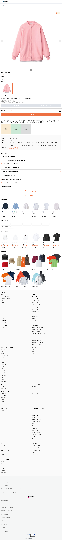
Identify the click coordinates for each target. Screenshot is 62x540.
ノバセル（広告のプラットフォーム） (9, 482)
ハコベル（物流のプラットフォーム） (9, 485)
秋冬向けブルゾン (4, 353)
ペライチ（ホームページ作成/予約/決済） (10, 492)
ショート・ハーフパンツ (37, 353)
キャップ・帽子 (4, 325)
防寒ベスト (3, 381)
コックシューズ (35, 393)
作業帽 (2, 379)
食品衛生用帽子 (4, 404)
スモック (34, 338)
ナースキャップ (35, 436)
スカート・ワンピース (5, 450)
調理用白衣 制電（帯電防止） (7, 226)
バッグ (2, 461)
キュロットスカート (5, 456)
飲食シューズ (34, 391)
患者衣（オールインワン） (37, 425)
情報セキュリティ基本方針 (7, 520)
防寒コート (3, 349)
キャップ (3, 327)
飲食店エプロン (35, 314)
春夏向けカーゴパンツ (36, 340)
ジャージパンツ (4, 447)
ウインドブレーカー (5, 296)
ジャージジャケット (5, 445)
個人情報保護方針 (5, 514)
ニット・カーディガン (36, 309)
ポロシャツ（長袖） (36, 298)
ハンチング (3, 393)
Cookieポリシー (4, 524)
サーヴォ (11, 147)
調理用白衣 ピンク (26, 224)
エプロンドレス (35, 320)
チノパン (34, 351)
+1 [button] (8, 242)
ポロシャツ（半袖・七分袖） (37, 300)
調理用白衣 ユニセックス (16, 224)
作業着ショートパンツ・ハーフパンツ (39, 342)
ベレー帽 (3, 397)
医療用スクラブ (4, 408)
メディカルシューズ (36, 432)
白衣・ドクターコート (36, 410)
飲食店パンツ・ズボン (36, 384)
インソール (3, 377)
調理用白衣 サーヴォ (6, 224)
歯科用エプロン (35, 430)
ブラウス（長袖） (35, 305)
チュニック (34, 413)
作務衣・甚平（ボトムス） (37, 447)
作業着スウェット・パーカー (6, 357)
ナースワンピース (35, 438)
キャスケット (4, 395)
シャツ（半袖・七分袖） (37, 304)
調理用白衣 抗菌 (45, 224)
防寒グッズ (3, 463)
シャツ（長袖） (35, 302)
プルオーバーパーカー (5, 316)
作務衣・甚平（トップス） (37, 445)
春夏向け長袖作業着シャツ (37, 331)
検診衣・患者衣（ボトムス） (37, 419)
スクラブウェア (4, 410)
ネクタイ (3, 466)
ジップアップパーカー (5, 318)
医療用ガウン (34, 423)
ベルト (2, 468)
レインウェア (4, 351)
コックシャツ (4, 386)
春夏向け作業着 (35, 325)
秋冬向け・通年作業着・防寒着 (7, 347)
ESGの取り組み (4, 531)
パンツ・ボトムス (35, 347)
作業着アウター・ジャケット (37, 329)
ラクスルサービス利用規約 (7, 507)
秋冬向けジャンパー (5, 355)
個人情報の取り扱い (5, 517)
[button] (58, 13)
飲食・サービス (12, 148)
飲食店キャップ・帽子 (5, 391)
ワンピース (3, 454)
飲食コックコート (4, 384)
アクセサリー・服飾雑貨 (5, 459)
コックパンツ (34, 386)
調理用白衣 (16, 147)
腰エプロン (34, 318)
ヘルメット (3, 370)
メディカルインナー (36, 440)
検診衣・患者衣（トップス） (37, 415)
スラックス (34, 349)
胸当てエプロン (35, 316)
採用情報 (3, 504)
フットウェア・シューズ (36, 450)
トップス (33, 294)
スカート (3, 452)
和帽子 (2, 401)
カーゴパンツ (4, 358)
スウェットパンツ (4, 322)
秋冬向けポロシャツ (5, 373)
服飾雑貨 (3, 470)
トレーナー (3, 320)
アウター (2, 294)
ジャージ (2, 443)
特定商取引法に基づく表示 (7, 510)
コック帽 (3, 403)
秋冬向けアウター (4, 372)
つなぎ (33, 336)
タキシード (3, 300)
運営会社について (5, 500)
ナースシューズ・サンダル (37, 434)
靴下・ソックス (35, 454)
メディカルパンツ (35, 417)
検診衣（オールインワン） (37, 426)
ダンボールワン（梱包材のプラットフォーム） (11, 488)
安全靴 (2, 366)
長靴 (2, 368)
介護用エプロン (35, 428)
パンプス (34, 452)
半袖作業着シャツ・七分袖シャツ (38, 333)
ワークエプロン (4, 364)
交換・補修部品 (4, 472)
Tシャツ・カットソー (36, 296)
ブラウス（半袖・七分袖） (37, 307)
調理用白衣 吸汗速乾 (36, 224)
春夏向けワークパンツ (36, 344)
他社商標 (3, 527)
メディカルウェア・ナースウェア (38, 408)
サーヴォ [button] (2, 74)
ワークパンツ (4, 360)
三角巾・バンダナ (4, 399)
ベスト (2, 302)
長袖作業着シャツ (4, 375)
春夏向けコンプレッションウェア (38, 335)
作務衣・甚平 (34, 443)
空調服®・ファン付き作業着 (37, 327)
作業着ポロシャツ (35, 311)
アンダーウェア (4, 362)
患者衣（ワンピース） (36, 421)
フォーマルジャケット (5, 298)
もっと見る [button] (16, 226)
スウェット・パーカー (5, 314)
